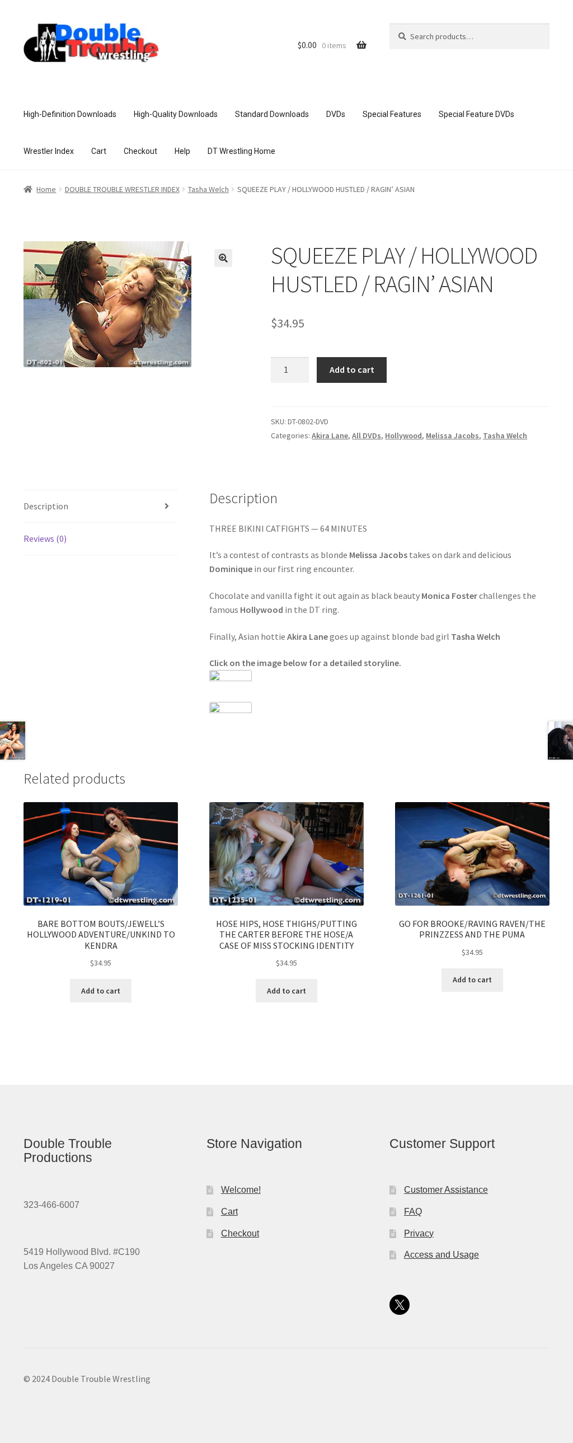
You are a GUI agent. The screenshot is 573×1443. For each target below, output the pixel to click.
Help (182, 151)
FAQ (413, 1211)
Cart (98, 151)
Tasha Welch (208, 189)
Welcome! (241, 1189)
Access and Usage (441, 1254)
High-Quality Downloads (176, 114)
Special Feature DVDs (476, 114)
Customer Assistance (446, 1189)
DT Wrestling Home (241, 151)
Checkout (140, 151)
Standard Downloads (272, 114)
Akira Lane (330, 435)
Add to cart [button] (100, 991)
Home (46, 189)
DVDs (335, 114)
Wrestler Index (49, 151)
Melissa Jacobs (452, 435)
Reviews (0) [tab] (45, 538)
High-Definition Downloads (70, 114)
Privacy (419, 1233)
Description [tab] (46, 506)
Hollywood (403, 435)
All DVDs (366, 435)
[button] (223, 258)
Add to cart (352, 369)
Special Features (392, 114)
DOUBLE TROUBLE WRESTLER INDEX (122, 189)
